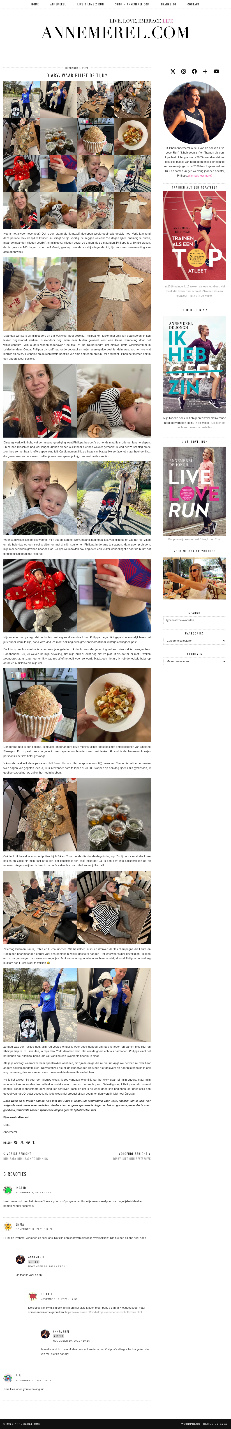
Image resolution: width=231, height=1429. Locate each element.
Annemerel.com (28, 1424)
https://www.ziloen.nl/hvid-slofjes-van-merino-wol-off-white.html (103, 1312)
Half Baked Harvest (60, 763)
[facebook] (194, 72)
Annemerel (58, 4)
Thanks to (168, 4)
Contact (193, 4)
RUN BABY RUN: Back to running (25, 1156)
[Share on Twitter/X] (22, 1142)
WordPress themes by (204, 1424)
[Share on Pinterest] (28, 1142)
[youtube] (216, 72)
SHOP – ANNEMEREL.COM (132, 4)
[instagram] (183, 72)
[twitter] (173, 72)
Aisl (19, 1375)
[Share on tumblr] (33, 1142)
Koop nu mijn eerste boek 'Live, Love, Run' (194, 539)
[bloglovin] (205, 72)
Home (35, 4)
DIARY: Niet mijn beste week (132, 1156)
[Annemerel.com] (115, 28)
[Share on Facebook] (16, 1142)
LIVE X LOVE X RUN (90, 4)
